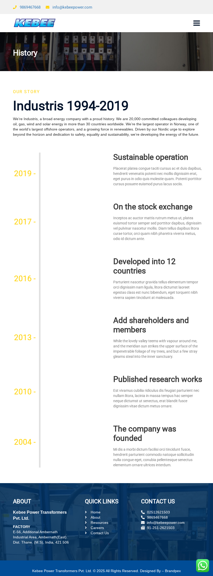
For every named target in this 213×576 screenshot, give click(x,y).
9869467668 (30, 7)
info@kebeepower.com (72, 7)
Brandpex (173, 571)
